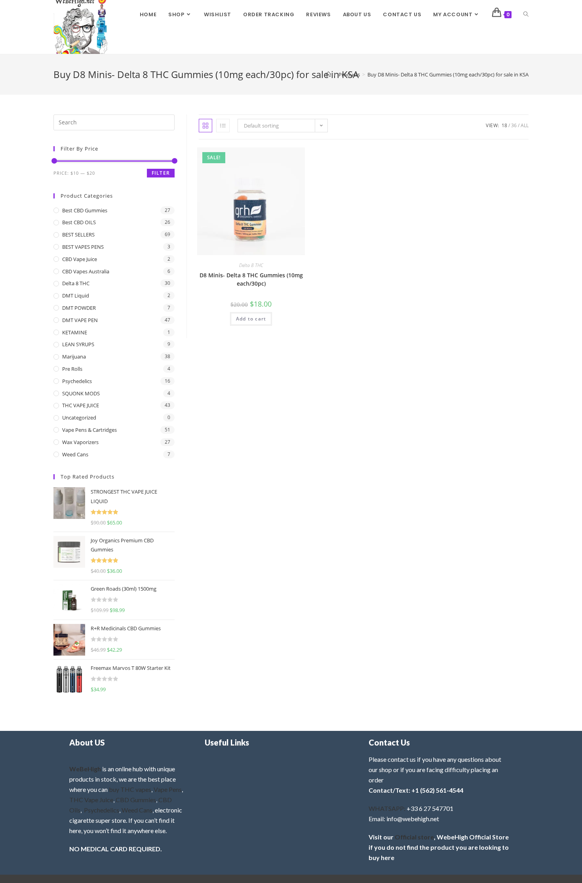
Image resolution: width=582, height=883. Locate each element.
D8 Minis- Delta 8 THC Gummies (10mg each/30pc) (251, 279)
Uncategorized (79, 417)
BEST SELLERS (78, 234)
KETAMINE (74, 332)
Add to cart (251, 318)
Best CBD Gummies (84, 210)
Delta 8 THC (251, 265)
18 (504, 125)
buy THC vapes (130, 789)
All (525, 125)
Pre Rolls (72, 368)
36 (514, 125)
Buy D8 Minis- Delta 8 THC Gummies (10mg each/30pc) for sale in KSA (448, 74)
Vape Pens (168, 789)
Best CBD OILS (79, 222)
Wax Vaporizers (80, 442)
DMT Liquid (75, 295)
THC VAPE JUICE (80, 405)
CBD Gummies (136, 799)
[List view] (223, 125)
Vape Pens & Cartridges (89, 429)
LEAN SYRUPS (78, 344)
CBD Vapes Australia (85, 271)
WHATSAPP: (387, 808)
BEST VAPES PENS (83, 246)
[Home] (328, 74)
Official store (414, 837)
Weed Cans (75, 454)
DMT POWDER (79, 307)
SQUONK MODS (81, 393)
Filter (161, 173)
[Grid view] (205, 125)
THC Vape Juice (91, 799)
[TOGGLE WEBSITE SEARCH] (525, 14)
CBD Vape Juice (79, 259)
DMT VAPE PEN (80, 320)
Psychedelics (77, 381)
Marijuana (74, 356)
